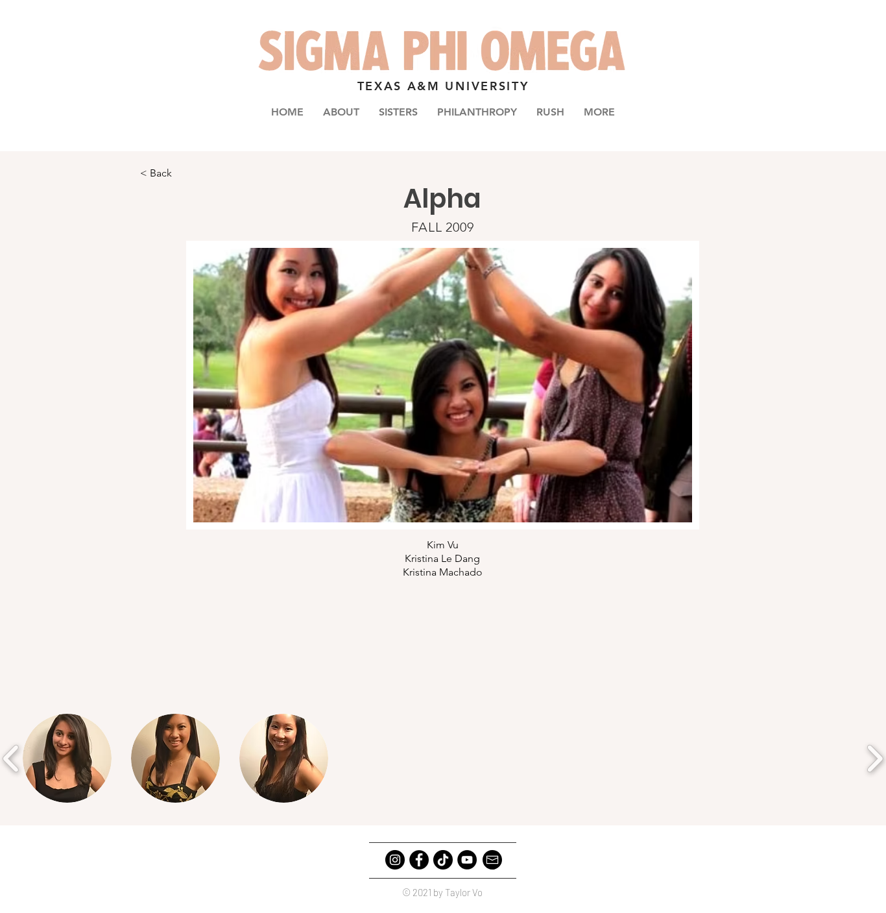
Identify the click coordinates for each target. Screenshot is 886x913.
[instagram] (395, 860)
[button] (398, 112)
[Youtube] (467, 860)
